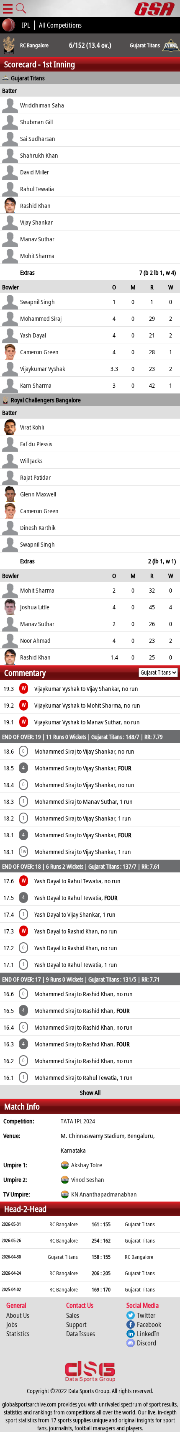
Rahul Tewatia (37, 188)
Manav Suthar (37, 239)
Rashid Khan (35, 205)
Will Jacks (31, 460)
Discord (146, 1343)
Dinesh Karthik (38, 527)
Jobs (11, 1324)
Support (76, 1324)
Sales (72, 1315)
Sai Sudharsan (37, 138)
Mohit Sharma (37, 255)
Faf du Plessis (36, 444)
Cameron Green (39, 352)
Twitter (146, 1315)
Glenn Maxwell (38, 494)
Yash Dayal (33, 335)
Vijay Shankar (36, 222)
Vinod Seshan (87, 1179)
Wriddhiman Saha (42, 105)
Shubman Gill (36, 122)
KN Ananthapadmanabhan (104, 1194)
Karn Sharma (35, 385)
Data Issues (80, 1333)
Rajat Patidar (35, 477)
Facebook (149, 1324)
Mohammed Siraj (41, 318)
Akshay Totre (86, 1165)
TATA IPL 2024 (78, 1121)
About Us (17, 1315)
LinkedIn (148, 1333)
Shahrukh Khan (39, 155)
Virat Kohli (32, 427)
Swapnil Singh (37, 301)
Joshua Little (34, 607)
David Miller (34, 172)
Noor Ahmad (35, 640)
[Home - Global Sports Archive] (157, 8)
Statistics (17, 1333)
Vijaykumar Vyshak (42, 368)
